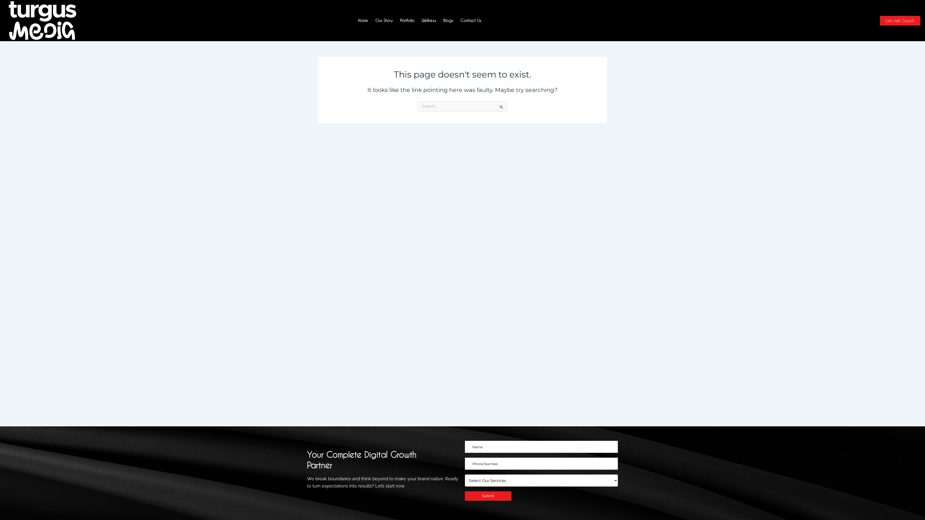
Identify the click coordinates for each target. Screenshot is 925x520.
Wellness (429, 20)
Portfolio (407, 20)
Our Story (384, 20)
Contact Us (471, 20)
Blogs (448, 20)
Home (363, 20)
